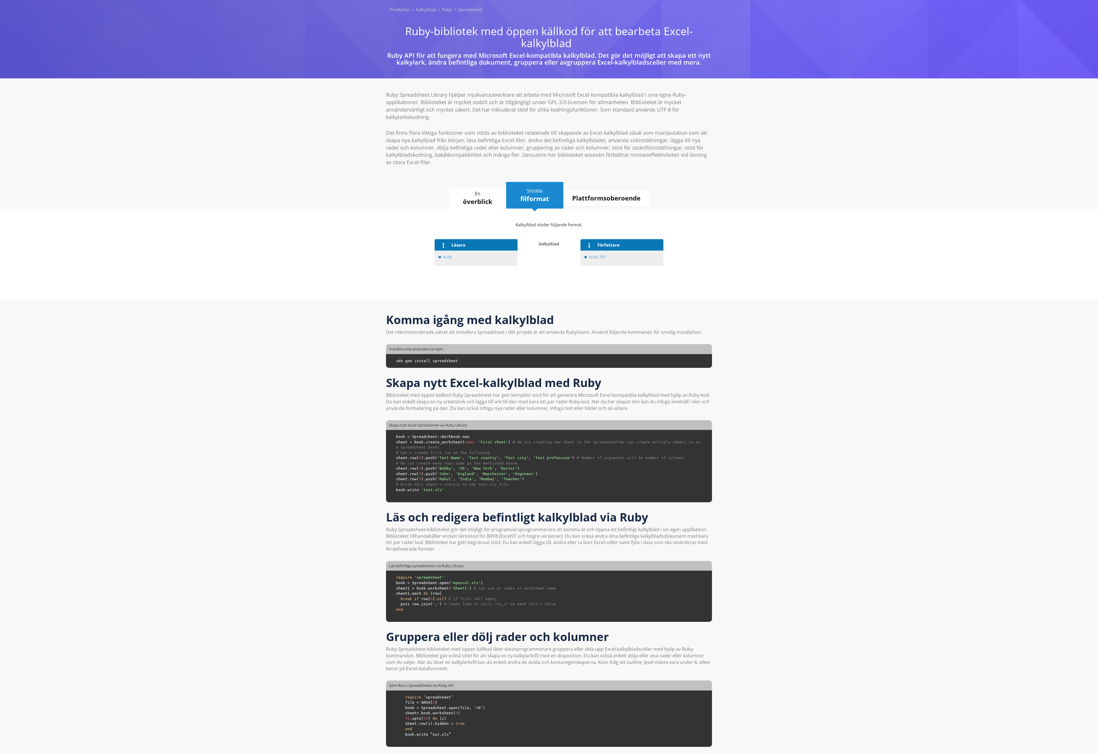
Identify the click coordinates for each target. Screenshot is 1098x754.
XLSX (447, 256)
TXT (602, 256)
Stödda (534, 195)
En (477, 198)
